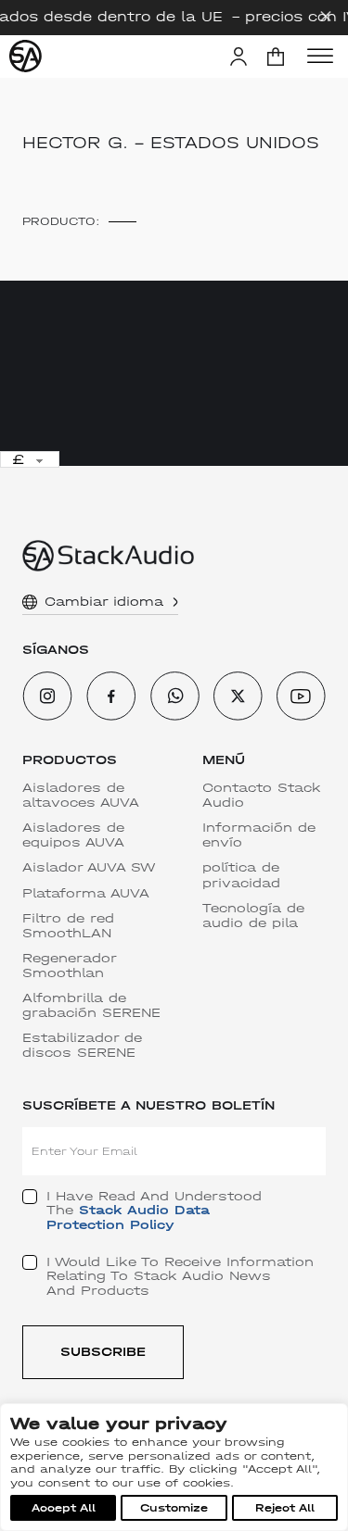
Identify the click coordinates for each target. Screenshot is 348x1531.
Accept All (64, 1507)
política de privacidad (241, 875)
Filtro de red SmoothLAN (68, 926)
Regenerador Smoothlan (69, 966)
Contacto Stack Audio (261, 795)
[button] (275, 56)
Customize (174, 1507)
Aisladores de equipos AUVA (73, 835)
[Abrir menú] (320, 56)
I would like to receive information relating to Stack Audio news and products (180, 1276)
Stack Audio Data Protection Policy (128, 1217)
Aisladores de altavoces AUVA (80, 795)
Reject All (285, 1507)
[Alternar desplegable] (175, 602)
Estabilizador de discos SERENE (82, 1045)
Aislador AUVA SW (88, 867)
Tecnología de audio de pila (253, 916)
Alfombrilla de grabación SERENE (91, 1006)
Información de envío (259, 835)
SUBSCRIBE (103, 1352)
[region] (174, 1467)
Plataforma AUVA (85, 893)
